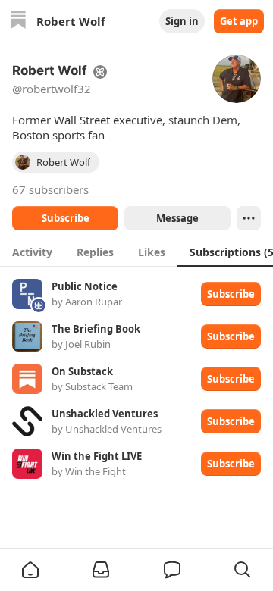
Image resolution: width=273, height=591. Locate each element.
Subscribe (65, 218)
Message (177, 218)
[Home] (18, 22)
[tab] (32, 251)
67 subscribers (50, 189)
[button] (30, 570)
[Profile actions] (249, 218)
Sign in (182, 21)
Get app (239, 21)
